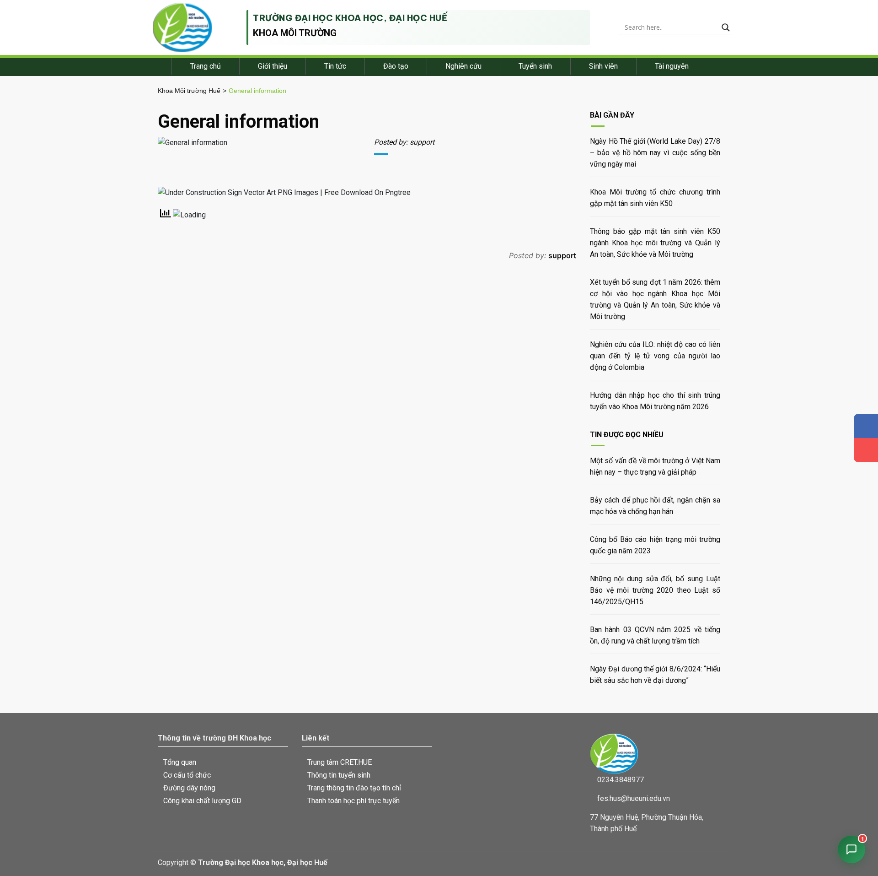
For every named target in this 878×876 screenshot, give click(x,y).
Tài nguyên (672, 66)
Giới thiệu (272, 66)
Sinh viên (603, 66)
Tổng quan (179, 762)
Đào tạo (395, 66)
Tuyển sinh (535, 66)
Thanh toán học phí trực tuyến (353, 800)
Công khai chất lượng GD (202, 800)
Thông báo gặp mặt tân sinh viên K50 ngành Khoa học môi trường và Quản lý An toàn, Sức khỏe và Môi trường (655, 243)
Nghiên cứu (463, 66)
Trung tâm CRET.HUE (339, 762)
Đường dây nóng (189, 788)
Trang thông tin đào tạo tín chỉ (354, 788)
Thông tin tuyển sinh (338, 775)
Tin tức (335, 66)
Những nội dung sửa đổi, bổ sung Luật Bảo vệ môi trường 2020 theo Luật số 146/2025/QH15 (655, 590)
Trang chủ (205, 66)
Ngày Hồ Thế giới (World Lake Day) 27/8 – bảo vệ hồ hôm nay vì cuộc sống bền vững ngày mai (655, 152)
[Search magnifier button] (725, 27)
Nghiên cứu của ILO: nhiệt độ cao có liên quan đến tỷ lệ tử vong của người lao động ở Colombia (655, 356)
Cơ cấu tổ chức (187, 775)
